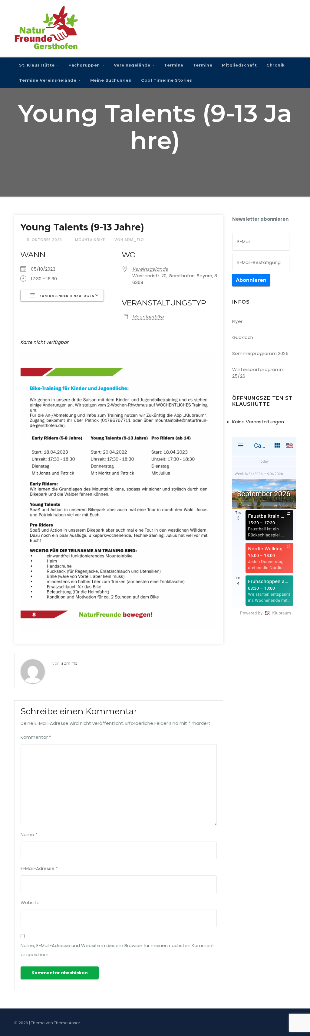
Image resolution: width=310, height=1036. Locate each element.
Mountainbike (90, 239)
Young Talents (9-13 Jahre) (82, 227)
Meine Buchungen (111, 80)
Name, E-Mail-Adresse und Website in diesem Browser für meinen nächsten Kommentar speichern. (117, 950)
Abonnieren (251, 280)
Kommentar (36, 737)
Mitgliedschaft (239, 65)
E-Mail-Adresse (39, 868)
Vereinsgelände (133, 65)
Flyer (237, 321)
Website (30, 902)
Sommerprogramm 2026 (260, 353)
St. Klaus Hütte (37, 65)
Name (29, 834)
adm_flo (69, 663)
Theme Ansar (67, 1023)
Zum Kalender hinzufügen (66, 295)
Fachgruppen (84, 65)
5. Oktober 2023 (45, 239)
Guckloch (242, 337)
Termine (173, 65)
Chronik (275, 65)
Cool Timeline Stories (166, 80)
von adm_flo (129, 239)
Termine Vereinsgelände (48, 80)
